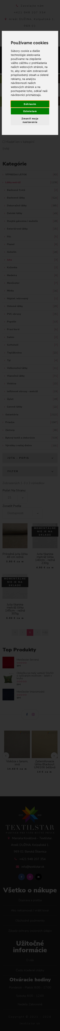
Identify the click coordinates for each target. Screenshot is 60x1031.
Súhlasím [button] (30, 104)
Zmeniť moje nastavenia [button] (30, 120)
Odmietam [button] (30, 111)
